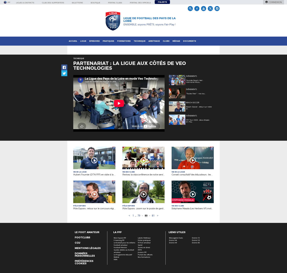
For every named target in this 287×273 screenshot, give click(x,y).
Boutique (95, 2)
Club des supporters (53, 2)
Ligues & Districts (25, 2)
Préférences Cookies (84, 262)
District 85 (196, 243)
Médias (176, 41)
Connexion (275, 2)
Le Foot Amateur (87, 232)
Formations (124, 41)
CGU (77, 243)
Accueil (73, 41)
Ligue (83, 41)
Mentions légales (88, 248)
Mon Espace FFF (120, 238)
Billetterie (77, 2)
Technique (139, 41)
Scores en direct (144, 248)
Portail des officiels (140, 2)
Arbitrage (154, 41)
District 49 (173, 243)
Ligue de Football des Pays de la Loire (149, 20)
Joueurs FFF (142, 252)
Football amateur (121, 245)
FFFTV (140, 250)
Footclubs (82, 237)
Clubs (166, 41)
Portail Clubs (115, 2)
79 (139, 215)
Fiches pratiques (144, 240)
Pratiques (108, 41)
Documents (189, 41)
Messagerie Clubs (176, 238)
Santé (140, 245)
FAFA (115, 260)
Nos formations (144, 257)
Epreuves (94, 41)
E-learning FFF (119, 240)
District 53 (196, 240)
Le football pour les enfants (124, 243)
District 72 (196, 238)
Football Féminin (120, 248)
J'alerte (162, 2)
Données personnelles (85, 254)
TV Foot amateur (144, 243)
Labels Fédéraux (144, 238)
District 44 (173, 240)
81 (153, 215)
